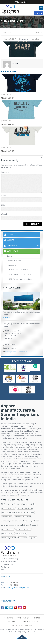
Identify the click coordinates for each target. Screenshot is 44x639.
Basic (38, 39)
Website (4, 214)
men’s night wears (7, 529)
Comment (21, 172)
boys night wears (21, 533)
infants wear (22, 538)
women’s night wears (23, 529)
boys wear (27, 521)
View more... (7, 317)
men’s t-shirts (16, 504)
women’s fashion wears (22, 517)
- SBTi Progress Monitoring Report (20, 279)
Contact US (22, 2)
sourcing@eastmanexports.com (16, 352)
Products (17, 618)
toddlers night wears (8, 538)
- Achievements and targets (18, 269)
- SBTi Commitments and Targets (20, 274)
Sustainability (11, 266)
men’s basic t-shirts (8, 508)
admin (15, 63)
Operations (35, 618)
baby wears (33, 538)
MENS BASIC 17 (7, 98)
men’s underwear (28, 512)
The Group (8, 618)
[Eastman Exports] (22, 10)
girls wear (36, 521)
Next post (39, 32)
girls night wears (7, 533)
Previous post (7, 32)
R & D (19, 622)
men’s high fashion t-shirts (10, 512)
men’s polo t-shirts (29, 504)
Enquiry (38, 13)
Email (21, 205)
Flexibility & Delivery (14, 261)
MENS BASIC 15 (7, 124)
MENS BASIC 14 (7, 151)
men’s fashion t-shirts (25, 508)
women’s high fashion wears (11, 521)
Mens (34, 39)
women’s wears (6, 517)
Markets (26, 618)
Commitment (10, 622)
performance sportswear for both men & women (19, 525)
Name (21, 196)
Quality (9, 256)
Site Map (35, 622)
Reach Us (26, 622)
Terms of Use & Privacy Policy (22, 625)
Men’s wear (5, 504)
